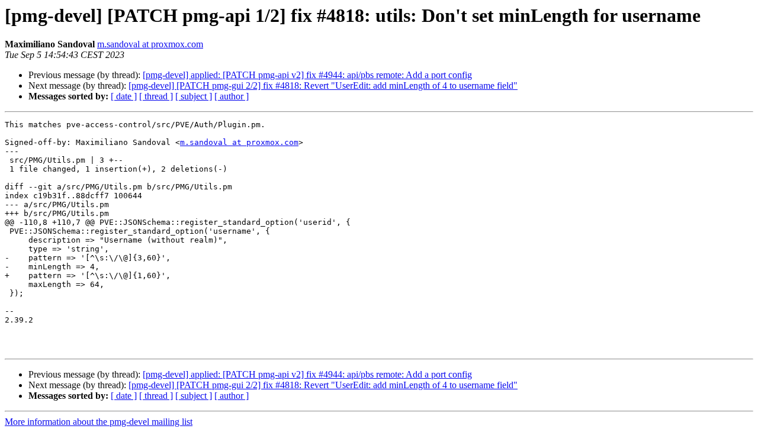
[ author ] (231, 96)
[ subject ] (193, 96)
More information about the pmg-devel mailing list (98, 422)
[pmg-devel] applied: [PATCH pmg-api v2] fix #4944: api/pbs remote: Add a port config (307, 75)
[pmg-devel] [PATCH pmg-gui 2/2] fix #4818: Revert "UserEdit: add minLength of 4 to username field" (323, 85)
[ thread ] (156, 96)
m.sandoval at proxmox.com (150, 44)
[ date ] (124, 96)
